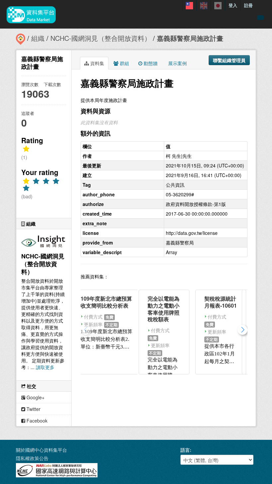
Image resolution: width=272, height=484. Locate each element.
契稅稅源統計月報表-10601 (220, 302)
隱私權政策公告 (32, 458)
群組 (123, 63)
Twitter (32, 409)
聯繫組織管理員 (229, 60)
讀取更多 (45, 367)
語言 (185, 449)
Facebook (36, 420)
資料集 (96, 63)
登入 (233, 5)
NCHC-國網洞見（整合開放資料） (100, 38)
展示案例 (177, 63)
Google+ (34, 397)
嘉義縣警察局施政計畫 (190, 38)
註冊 (248, 5)
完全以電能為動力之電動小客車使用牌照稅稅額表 (163, 309)
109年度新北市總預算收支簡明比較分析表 (106, 302)
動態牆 (150, 63)
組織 (37, 38)
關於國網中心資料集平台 (41, 449)
